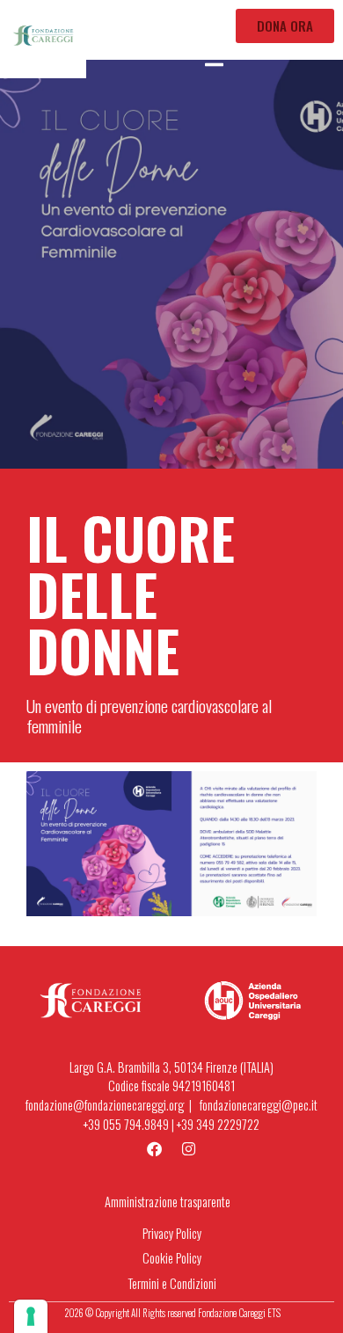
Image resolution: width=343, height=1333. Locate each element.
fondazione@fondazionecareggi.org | (113, 1105)
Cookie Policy (171, 1258)
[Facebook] (155, 1148)
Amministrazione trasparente (167, 1201)
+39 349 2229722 (218, 1124)
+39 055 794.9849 (126, 1124)
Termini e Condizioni (172, 1283)
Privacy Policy (171, 1233)
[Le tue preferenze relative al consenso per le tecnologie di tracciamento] (30, 1316)
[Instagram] (189, 1148)
